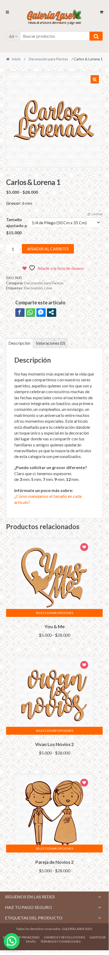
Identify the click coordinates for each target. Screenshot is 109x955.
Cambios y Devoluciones (64, 937)
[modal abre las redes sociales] (51, 312)
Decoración (33, 288)
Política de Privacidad (21, 937)
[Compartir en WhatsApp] (30, 312)
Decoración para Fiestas (48, 59)
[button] (95, 79)
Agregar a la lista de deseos (84, 547)
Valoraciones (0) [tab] (50, 342)
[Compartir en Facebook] (20, 312)
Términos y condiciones (60, 941)
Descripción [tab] (19, 342)
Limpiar (97, 214)
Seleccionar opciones (54, 613)
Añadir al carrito (48, 248)
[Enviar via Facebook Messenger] (41, 312)
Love (48, 288)
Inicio (16, 59)
